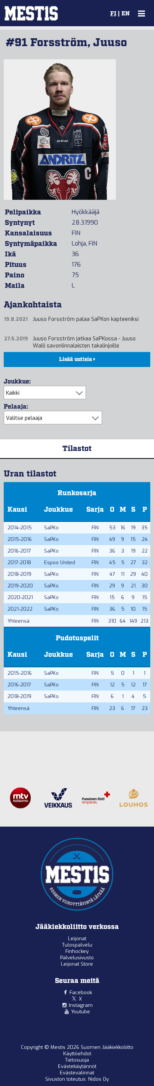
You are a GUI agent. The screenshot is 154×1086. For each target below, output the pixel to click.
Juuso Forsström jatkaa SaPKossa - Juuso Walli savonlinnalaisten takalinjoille (84, 342)
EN (125, 14)
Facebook (81, 992)
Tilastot (77, 449)
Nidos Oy (98, 1079)
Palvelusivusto (77, 957)
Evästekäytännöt (77, 1066)
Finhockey (77, 951)
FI (113, 14)
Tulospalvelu (77, 945)
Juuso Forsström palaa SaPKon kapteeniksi (86, 319)
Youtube (80, 1011)
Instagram (81, 1005)
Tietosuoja (77, 1060)
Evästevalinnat (77, 1073)
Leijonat (77, 938)
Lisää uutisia (76, 359)
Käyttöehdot (77, 1053)
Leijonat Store (77, 964)
